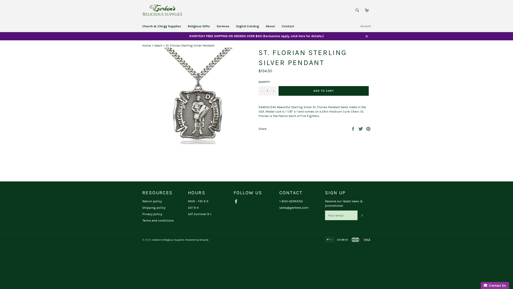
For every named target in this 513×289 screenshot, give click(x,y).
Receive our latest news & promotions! (344, 203)
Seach (158, 45)
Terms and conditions (158, 220)
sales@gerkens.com (293, 208)
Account (366, 26)
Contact (288, 26)
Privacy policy (152, 214)
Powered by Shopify (197, 239)
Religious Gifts (199, 26)
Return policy (152, 201)
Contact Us (496, 285)
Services (223, 26)
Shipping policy (153, 208)
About (270, 26)
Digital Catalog (247, 26)
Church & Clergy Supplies (161, 26)
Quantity (264, 81)
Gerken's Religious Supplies (168, 239)
